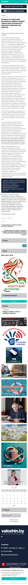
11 (6, 498)
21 (17, 501)
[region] (14, 576)
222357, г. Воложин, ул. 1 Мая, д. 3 (13, 548)
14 (17, 498)
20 (14, 501)
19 (10, 501)
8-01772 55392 (7, 551)
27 (14, 503)
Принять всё (14, 578)
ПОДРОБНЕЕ (14, 575)
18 (6, 501)
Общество (3, 221)
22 (21, 501)
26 (10, 503)
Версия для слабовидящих (15, 11)
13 (14, 498)
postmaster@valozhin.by (10, 555)
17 (3, 501)
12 (10, 498)
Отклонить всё (14, 582)
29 (21, 503)
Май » (14, 505)
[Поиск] (24, 245)
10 (3, 498)
